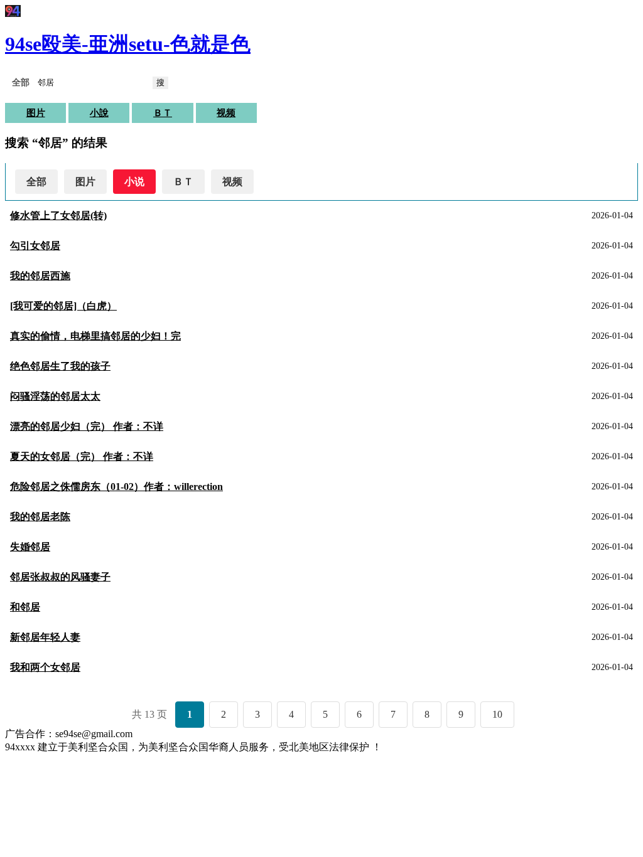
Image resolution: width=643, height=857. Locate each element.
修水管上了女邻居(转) (58, 215)
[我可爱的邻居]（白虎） (63, 306)
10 (497, 714)
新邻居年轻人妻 (45, 637)
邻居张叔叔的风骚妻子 (60, 577)
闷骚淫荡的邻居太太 (55, 396)
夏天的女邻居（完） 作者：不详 (81, 456)
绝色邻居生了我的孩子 (60, 366)
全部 (36, 181)
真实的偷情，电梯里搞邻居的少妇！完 (95, 336)
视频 (226, 113)
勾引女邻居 (35, 245)
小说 (134, 181)
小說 (99, 113)
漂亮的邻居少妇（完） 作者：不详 (86, 426)
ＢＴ (162, 113)
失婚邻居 (30, 546)
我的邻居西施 (40, 275)
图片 (35, 113)
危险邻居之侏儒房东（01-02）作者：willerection (116, 486)
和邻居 (25, 607)
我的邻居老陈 (40, 516)
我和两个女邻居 (45, 667)
